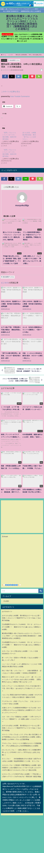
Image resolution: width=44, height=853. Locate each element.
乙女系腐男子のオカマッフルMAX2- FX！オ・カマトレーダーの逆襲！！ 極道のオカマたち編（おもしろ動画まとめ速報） (21, 627)
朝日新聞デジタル (14, 60)
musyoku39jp (22, 205)
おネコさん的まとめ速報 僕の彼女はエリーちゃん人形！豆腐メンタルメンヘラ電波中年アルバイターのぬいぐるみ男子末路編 (21, 618)
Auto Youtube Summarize (20, 96)
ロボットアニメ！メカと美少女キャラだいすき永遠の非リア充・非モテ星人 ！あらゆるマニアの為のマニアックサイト (21, 688)
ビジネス (4, 60)
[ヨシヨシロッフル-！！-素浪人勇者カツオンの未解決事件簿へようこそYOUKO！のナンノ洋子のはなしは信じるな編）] (21, 752)
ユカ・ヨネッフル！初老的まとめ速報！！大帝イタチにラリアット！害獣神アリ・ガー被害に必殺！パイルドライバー (21, 719)
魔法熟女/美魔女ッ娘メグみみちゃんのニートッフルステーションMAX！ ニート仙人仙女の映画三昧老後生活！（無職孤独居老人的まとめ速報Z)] (21, 636)
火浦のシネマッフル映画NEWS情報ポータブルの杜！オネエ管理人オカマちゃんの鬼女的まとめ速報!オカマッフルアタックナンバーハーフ (21, 710)
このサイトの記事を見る (10, 91)
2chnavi (5, 536)
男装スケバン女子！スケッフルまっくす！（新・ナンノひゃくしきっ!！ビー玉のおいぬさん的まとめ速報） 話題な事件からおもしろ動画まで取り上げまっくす (21, 679)
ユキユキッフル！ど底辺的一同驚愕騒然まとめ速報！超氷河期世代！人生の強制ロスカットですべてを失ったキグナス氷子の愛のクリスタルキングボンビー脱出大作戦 (21, 767)
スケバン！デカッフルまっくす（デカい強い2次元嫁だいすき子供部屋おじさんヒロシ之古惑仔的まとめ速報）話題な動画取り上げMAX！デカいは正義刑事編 (22, 737)
